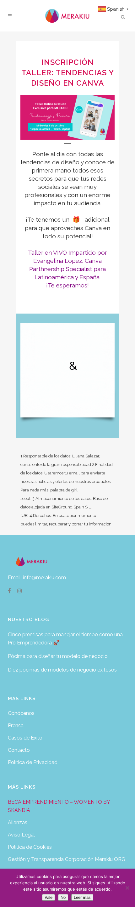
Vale (48, 897)
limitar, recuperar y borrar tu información (73, 524)
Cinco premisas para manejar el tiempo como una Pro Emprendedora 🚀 (65, 639)
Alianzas (17, 822)
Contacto (19, 750)
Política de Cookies (30, 847)
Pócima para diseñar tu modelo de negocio (58, 656)
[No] (127, 888)
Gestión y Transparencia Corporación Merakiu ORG (66, 859)
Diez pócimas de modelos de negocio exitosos (62, 670)
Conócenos (21, 713)
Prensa (16, 725)
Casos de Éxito (25, 738)
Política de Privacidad (32, 762)
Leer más (82, 897)
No (63, 897)
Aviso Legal (21, 835)
